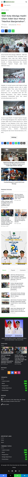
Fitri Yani (5, 24)
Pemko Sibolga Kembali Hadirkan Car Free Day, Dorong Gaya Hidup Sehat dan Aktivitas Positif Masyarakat (17, 286)
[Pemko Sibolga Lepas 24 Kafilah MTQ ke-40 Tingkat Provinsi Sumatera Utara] (7, 196)
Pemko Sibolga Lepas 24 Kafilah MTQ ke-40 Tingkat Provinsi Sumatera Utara (7, 203)
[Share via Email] (21, 143)
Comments (22, 270)
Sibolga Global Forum (7, 388)
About (2, 442)
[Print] (24, 143)
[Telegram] (19, 143)
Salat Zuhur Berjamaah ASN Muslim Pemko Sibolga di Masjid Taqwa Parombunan (17, 310)
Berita (7, 10)
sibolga (14, 137)
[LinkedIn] (9, 31)
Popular (13, 270)
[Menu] (2, 2)
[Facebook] (2, 31)
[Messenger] (13, 143)
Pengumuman (5, 385)
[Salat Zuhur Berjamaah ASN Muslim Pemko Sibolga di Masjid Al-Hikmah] (21, 212)
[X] (6, 31)
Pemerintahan (5, 390)
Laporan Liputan (5, 381)
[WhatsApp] (13, 31)
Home (3, 10)
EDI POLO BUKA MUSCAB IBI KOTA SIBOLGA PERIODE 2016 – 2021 (19, 196)
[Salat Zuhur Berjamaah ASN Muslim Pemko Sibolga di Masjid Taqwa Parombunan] (5, 310)
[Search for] (26, 2)
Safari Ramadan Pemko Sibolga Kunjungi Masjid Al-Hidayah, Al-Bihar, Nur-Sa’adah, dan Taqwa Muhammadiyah (7, 221)
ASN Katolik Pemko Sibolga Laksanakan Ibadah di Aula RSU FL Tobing (17, 294)
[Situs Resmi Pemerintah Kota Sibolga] (9, 2)
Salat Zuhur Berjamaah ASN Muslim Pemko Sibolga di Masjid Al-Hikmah (21, 219)
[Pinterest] (10, 143)
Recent (4, 270)
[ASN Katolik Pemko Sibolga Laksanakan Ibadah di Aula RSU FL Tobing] (5, 295)
